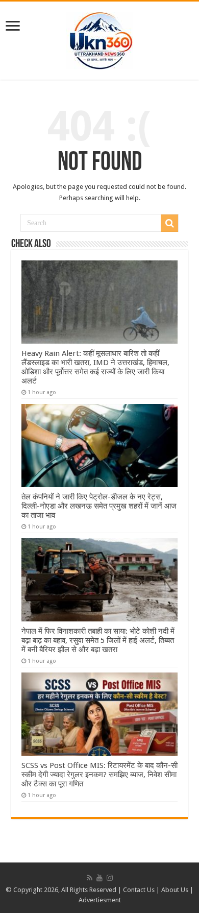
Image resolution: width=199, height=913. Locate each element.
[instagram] (110, 878)
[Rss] (89, 878)
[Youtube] (99, 878)
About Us (174, 890)
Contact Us (139, 890)
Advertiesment (100, 900)
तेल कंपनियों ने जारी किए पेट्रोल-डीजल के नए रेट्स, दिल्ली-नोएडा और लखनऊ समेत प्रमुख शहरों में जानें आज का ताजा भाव (99, 506)
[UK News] (99, 39)
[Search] (169, 223)
